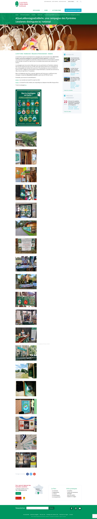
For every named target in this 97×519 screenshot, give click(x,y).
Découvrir (36, 10)
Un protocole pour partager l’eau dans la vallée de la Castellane (75, 59)
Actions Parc (56, 10)
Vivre (46, 10)
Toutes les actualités (68, 90)
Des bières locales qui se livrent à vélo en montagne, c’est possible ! (75, 79)
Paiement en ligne (63, 514)
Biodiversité (27, 53)
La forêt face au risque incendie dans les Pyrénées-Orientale (75, 70)
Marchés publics (71, 495)
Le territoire (55, 490)
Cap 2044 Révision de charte (73, 10)
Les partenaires (56, 495)
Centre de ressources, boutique (72, 493)
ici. (26, 85)
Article (17, 80)
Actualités (69, 490)
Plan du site (42, 514)
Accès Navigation (47, 1)
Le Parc (53, 489)
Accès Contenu (55, 1)
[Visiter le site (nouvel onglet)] (19, 498)
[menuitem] (48, 2)
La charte (54, 493)
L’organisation (55, 492)
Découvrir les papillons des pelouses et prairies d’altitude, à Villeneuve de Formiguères (74, 102)
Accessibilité (26, 514)
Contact (18, 493)
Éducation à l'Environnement (39, 53)
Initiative (50, 53)
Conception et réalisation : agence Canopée (57, 516)
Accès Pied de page (62, 1)
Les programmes (56, 497)
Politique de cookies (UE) (52, 514)
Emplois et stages (71, 496)
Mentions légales (34, 514)
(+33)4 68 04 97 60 (22, 490)
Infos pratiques (71, 489)
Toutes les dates (67, 111)
